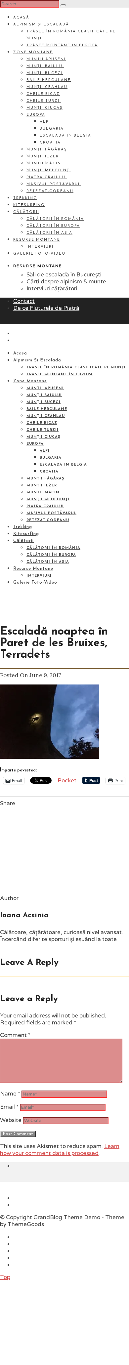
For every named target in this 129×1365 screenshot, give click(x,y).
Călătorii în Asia (49, 233)
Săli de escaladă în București (64, 274)
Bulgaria (52, 129)
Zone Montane (33, 52)
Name (10, 1093)
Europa (35, 115)
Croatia (50, 143)
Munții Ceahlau (46, 87)
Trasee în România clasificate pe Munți (76, 367)
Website (11, 1120)
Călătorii (26, 212)
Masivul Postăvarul (53, 184)
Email (9, 1106)
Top (5, 1277)
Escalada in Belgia (65, 136)
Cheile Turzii (43, 101)
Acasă (21, 18)
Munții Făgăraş (46, 149)
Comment (15, 1035)
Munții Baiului (45, 66)
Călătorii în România (55, 219)
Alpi (45, 122)
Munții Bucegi (44, 73)
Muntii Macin (43, 163)
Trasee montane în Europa (62, 45)
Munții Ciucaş (44, 108)
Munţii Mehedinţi (48, 170)
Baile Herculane (48, 80)
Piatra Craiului (46, 177)
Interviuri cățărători (51, 288)
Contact (24, 301)
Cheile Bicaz (43, 94)
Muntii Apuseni (46, 59)
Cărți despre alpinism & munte (66, 281)
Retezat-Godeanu (49, 191)
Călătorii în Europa (53, 226)
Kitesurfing (29, 205)
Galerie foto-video (39, 254)
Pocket (67, 780)
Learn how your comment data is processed (59, 1150)
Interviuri (40, 247)
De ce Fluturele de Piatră (46, 308)
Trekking (25, 198)
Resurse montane (36, 240)
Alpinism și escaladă (41, 24)
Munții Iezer (42, 156)
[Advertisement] (49, 1322)
